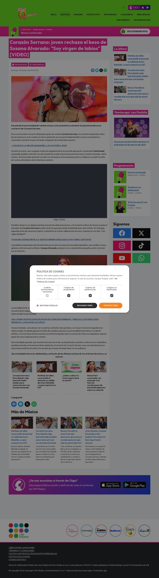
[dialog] (79, 289)
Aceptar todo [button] (111, 305)
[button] (47, 305)
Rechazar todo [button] (84, 305)
